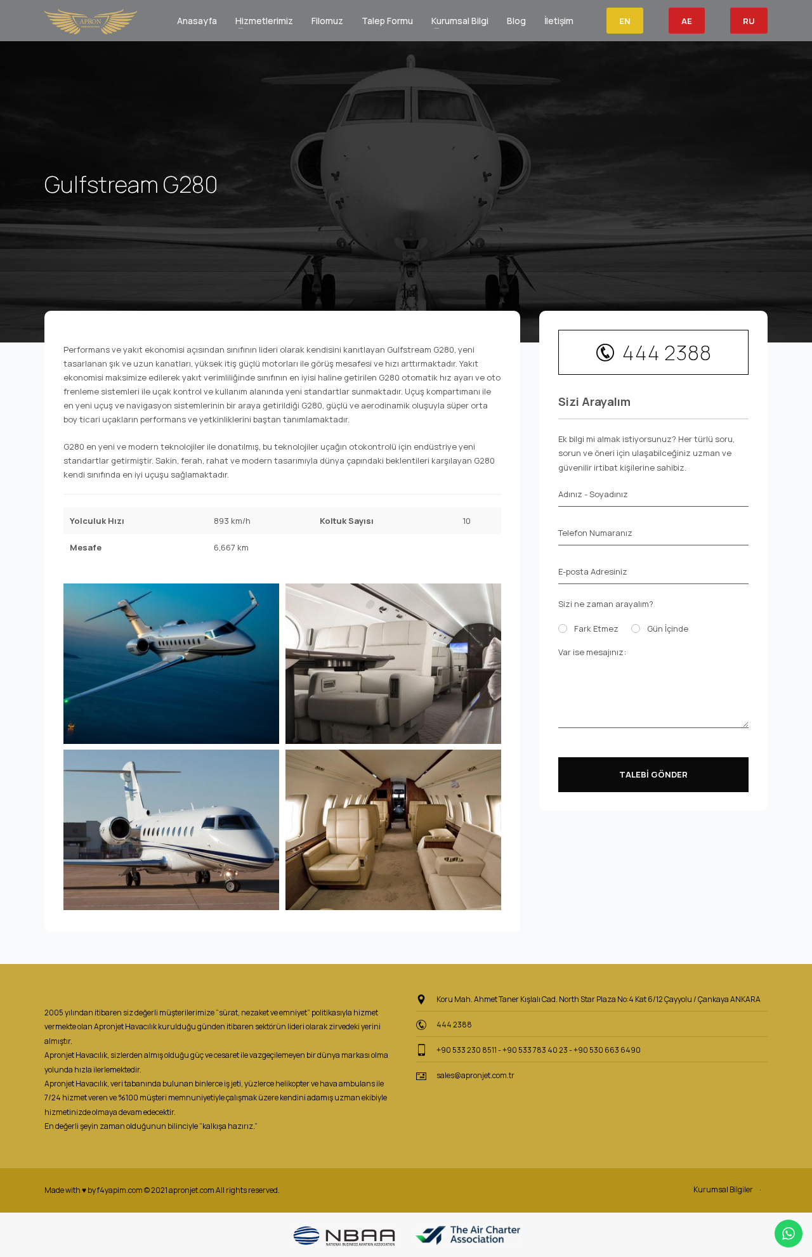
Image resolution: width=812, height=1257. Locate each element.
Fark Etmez (596, 628)
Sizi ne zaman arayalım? (605, 603)
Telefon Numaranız (595, 532)
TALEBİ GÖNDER (653, 774)
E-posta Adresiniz (592, 571)
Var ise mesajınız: (592, 652)
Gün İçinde (667, 628)
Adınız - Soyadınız (593, 494)
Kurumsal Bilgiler (723, 1189)
